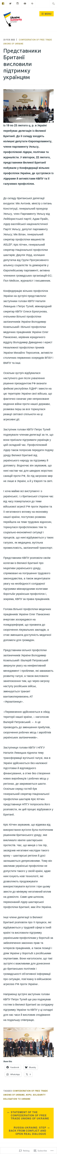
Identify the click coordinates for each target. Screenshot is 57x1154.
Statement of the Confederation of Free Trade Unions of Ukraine (30, 1115)
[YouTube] (25, 3)
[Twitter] (10, 3)
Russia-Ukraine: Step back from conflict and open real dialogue (27, 1131)
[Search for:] (53, 3)
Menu (48, 13)
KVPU (29, 1094)
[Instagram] (17, 3)
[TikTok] (32, 3)
